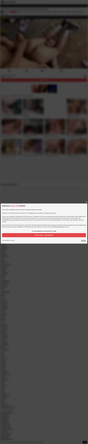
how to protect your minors (8, 240)
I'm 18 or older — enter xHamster (44, 235)
